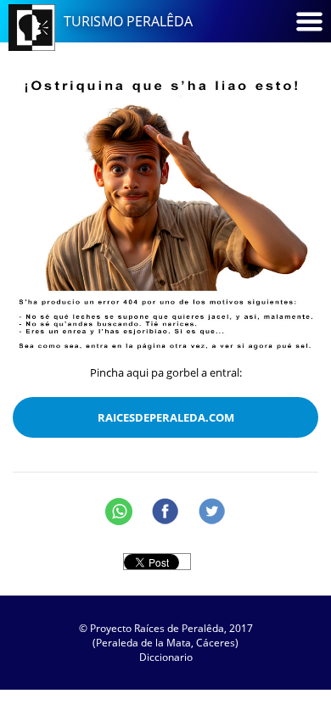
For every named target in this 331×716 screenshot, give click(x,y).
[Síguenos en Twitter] (212, 511)
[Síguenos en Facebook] (165, 511)
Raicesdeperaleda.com (166, 417)
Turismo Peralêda (128, 21)
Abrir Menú (309, 21)
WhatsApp (118, 511)
